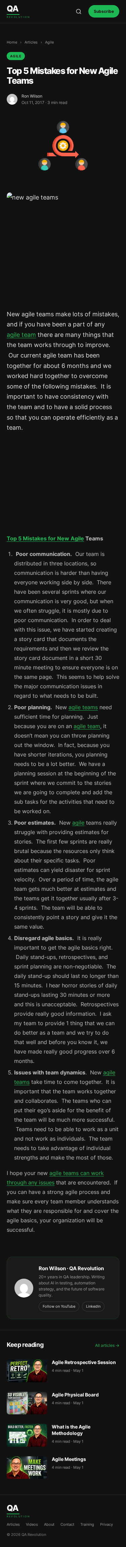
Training (87, 1524)
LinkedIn (93, 1306)
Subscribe (104, 11)
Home (12, 42)
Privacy (106, 1524)
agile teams (83, 707)
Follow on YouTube (59, 1306)
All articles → (107, 1345)
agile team (21, 334)
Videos (32, 1524)
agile (78, 822)
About (49, 1524)
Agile (49, 42)
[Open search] (79, 11)
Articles (31, 42)
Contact (67, 1524)
